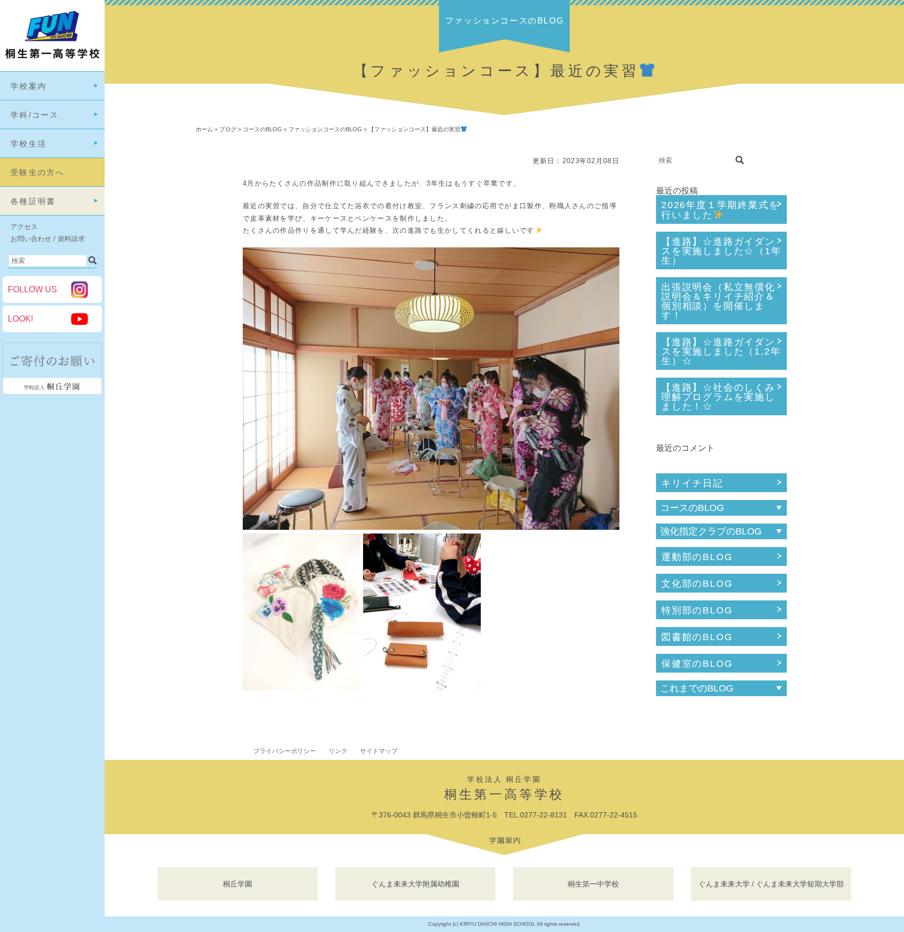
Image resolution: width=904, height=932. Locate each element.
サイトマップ (379, 751)
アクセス (24, 226)
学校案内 (28, 86)
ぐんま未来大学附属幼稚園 (415, 884)
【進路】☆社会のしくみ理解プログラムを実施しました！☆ (718, 397)
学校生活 (28, 143)
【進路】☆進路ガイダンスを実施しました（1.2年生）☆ (721, 351)
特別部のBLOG (696, 610)
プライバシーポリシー (284, 751)
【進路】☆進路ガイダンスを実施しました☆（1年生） (721, 251)
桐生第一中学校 (593, 884)
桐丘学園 (237, 884)
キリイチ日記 (692, 483)
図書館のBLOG (696, 637)
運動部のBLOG (696, 557)
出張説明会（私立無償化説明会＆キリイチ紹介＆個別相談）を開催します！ (718, 301)
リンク (338, 751)
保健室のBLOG (696, 663)
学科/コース (34, 114)
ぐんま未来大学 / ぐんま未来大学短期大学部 (771, 884)
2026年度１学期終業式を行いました (720, 210)
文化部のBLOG (696, 583)
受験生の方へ (37, 172)
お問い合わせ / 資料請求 (47, 238)
